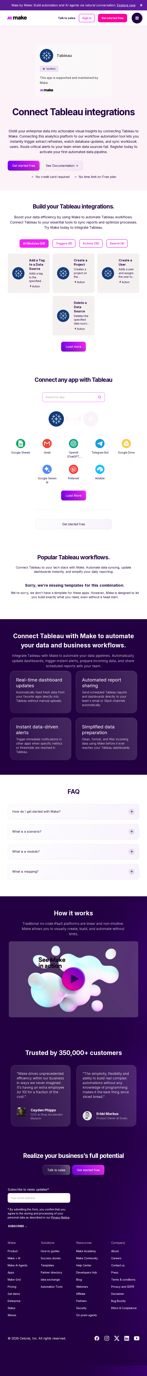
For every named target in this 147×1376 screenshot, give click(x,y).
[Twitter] (116, 1338)
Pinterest (73, 478)
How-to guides (50, 1251)
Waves (12, 1315)
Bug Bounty (118, 1301)
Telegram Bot (100, 452)
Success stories (51, 1258)
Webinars (82, 1286)
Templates (47, 1265)
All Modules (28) (34, 243)
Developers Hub (86, 1272)
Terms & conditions (123, 1279)
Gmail (47, 452)
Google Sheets (20, 452)
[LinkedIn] (126, 1338)
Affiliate (80, 1293)
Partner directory (51, 1272)
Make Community (87, 1258)
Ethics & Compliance (124, 1308)
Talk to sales (66, 18)
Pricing (12, 1286)
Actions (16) (91, 243)
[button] (49, 69)
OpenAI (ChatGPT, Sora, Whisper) (73, 456)
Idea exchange (50, 1279)
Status (11, 1308)
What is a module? (26, 851)
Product (13, 1251)
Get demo (14, 1293)
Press (114, 1272)
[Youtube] (136, 1338)
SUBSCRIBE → (17, 1226)
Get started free (112, 18)
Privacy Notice (60, 1217)
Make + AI (14, 1258)
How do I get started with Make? (36, 811)
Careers (116, 1258)
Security (81, 1308)
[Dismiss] (141, 5)
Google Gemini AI (47, 480)
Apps (11, 1272)
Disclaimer (117, 1293)
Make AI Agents (17, 1265)
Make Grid (14, 1279)
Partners (81, 1301)
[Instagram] (106, 1338)
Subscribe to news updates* (28, 1189)
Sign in (86, 18)
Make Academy (86, 1251)
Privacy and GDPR (122, 1286)
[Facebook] (97, 1338)
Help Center (83, 1265)
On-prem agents (86, 1315)
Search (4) (117, 243)
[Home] (17, 18)
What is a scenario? (26, 831)
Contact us (118, 1265)
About (115, 1251)
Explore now (126, 5)
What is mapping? (25, 871)
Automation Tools (52, 1286)
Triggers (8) (64, 243)
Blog (79, 1279)
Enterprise (14, 1301)
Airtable (100, 478)
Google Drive (126, 452)
